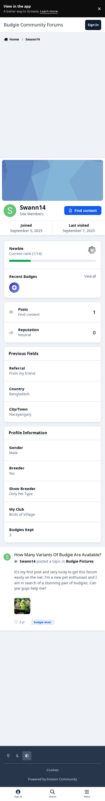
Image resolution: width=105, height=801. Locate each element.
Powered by (52, 779)
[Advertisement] (52, 98)
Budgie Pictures (80, 561)
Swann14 (27, 561)
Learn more (10, 8)
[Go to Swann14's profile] (7, 557)
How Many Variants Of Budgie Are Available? (57, 555)
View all (90, 276)
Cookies (53, 770)
